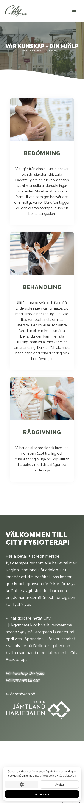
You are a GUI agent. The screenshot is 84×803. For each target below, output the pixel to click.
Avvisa (59, 784)
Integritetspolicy (45, 775)
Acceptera (42, 794)
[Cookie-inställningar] (21, 784)
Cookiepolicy (67, 775)
